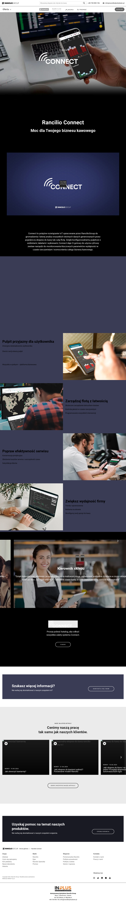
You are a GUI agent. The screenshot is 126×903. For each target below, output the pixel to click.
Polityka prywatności (70, 859)
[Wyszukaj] (84, 3)
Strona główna (23, 848)
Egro (34, 859)
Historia (5, 866)
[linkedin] (102, 878)
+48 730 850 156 (94, 3)
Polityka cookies (68, 862)
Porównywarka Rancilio (71, 857)
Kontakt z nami (98, 857)
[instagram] (94, 878)
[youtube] (110, 878)
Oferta (6, 9)
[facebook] (106, 878)
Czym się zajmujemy (9, 859)
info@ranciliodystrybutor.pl (114, 3)
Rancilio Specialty (39, 862)
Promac (35, 864)
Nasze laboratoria (8, 864)
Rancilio (35, 857)
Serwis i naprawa (69, 864)
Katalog (119, 9)
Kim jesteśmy (7, 862)
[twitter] (98, 878)
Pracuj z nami (98, 859)
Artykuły (5, 857)
